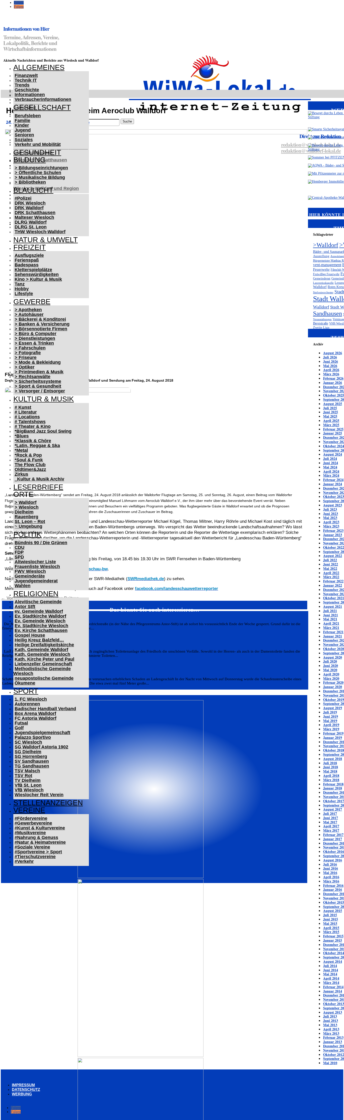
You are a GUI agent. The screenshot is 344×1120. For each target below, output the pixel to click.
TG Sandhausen (32, 766)
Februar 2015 (333, 936)
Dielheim (24, 511)
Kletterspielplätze (33, 269)
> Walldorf (26, 502)
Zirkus (21, 474)
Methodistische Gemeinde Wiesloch (42, 671)
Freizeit (29, 247)
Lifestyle (24, 293)
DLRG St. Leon (31, 226)
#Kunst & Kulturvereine (40, 827)
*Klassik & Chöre (33, 440)
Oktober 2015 (333, 902)
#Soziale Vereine (32, 847)
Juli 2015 (330, 914)
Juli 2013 (330, 1016)
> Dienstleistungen (35, 338)
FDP (19, 552)
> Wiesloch (27, 507)
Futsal (21, 723)
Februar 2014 (333, 986)
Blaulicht (33, 190)
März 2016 (331, 881)
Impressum (23, 1085)
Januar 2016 (332, 889)
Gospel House (30, 635)
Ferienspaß (27, 260)
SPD (19, 556)
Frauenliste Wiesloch (37, 566)
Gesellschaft (42, 107)
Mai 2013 (330, 1024)
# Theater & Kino (33, 426)
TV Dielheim (28, 780)
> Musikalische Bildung (40, 177)
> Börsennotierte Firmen (41, 328)
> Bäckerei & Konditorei (40, 319)
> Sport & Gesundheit (38, 386)
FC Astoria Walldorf (35, 718)
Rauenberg (26, 516)
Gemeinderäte (30, 576)
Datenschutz (26, 1089)
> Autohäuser (29, 314)
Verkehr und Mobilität (38, 144)
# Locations (27, 416)
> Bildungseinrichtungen (41, 167)
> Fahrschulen (30, 347)
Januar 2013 (332, 1041)
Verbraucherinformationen (43, 99)
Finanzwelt (26, 75)
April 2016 (331, 876)
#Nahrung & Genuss (36, 837)
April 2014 (331, 978)
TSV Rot (23, 775)
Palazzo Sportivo (33, 737)
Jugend (23, 130)
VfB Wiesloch (29, 789)
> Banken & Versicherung (42, 324)
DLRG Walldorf (31, 222)
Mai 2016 (330, 872)
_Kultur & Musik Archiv (39, 479)
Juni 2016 (330, 868)
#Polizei (23, 198)
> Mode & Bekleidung (38, 362)
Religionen (35, 594)
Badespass (27, 264)
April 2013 (331, 1029)
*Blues (22, 435)
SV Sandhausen (32, 761)
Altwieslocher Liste (35, 561)
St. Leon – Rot (30, 521)
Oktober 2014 (333, 952)
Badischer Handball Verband (45, 708)
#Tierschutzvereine (35, 856)
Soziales (24, 139)
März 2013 (331, 1033)
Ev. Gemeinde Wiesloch (40, 620)
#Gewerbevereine (33, 823)
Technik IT (26, 80)
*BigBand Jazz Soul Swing (43, 431)
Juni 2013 (330, 1020)
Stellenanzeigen (48, 803)
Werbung (22, 1094)
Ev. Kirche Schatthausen (41, 630)
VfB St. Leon (28, 785)
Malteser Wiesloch (34, 217)
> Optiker (25, 367)
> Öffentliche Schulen (38, 172)
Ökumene (25, 683)
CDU (19, 547)
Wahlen (22, 585)
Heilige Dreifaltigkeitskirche (44, 644)
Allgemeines (38, 67)
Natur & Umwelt (45, 240)
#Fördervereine (31, 818)
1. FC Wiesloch (31, 699)
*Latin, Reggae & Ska (37, 445)
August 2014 (332, 961)
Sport (25, 691)
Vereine (29, 810)
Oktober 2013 (333, 1003)
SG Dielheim (28, 751)
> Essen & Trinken (34, 343)
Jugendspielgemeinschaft (42, 732)
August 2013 (332, 1012)
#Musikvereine (30, 832)
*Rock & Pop (28, 455)
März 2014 (331, 982)
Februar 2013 (333, 1037)
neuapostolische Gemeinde (44, 678)
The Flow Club (30, 464)
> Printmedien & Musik (39, 371)
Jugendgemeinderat (36, 580)
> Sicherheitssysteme (38, 381)
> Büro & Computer (35, 333)
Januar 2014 (332, 991)
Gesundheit (37, 152)
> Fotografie (28, 352)
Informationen (30, 94)
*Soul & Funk (29, 459)
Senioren (24, 134)
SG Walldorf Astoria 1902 (41, 746)
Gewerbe (31, 302)
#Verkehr (24, 861)
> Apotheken (28, 309)
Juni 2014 (330, 970)
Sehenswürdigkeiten (37, 274)
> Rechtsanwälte (32, 376)
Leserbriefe (38, 487)
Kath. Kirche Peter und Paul (44, 659)
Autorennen (27, 703)
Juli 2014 (330, 965)
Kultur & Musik (43, 399)
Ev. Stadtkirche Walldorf (40, 616)
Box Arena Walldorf (35, 713)
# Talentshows (30, 421)
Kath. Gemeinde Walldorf (41, 649)
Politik (27, 534)
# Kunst (23, 407)
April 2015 (331, 927)
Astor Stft (25, 606)
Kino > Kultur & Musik (38, 279)
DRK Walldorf (29, 207)
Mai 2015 (330, 923)
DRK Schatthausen (35, 212)
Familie (22, 120)
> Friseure (26, 357)
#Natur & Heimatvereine (40, 842)
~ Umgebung (28, 526)
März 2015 (331, 931)
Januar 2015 (332, 940)
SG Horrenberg (31, 756)
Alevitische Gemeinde (38, 601)
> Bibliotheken (30, 182)
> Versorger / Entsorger (40, 390)
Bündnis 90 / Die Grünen (41, 542)
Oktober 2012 (333, 1054)
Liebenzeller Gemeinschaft (43, 663)
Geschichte (27, 89)
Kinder (22, 125)
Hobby (22, 288)
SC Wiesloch (28, 742)
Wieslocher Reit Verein (39, 794)
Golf (19, 727)
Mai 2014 (330, 974)
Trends (22, 85)
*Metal (21, 450)
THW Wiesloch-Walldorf (40, 231)
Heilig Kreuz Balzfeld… (39, 640)
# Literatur (26, 412)
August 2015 (332, 910)
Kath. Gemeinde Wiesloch (42, 654)
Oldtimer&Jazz (30, 469)
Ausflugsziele (29, 255)
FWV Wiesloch (30, 571)
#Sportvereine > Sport (38, 851)
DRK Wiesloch (30, 203)
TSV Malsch (27, 770)
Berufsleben (28, 115)
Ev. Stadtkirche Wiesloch (41, 625)
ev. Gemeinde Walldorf (39, 611)
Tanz (20, 284)
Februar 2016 (333, 885)
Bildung (29, 160)
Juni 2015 (330, 919)
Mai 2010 (330, 1062)
